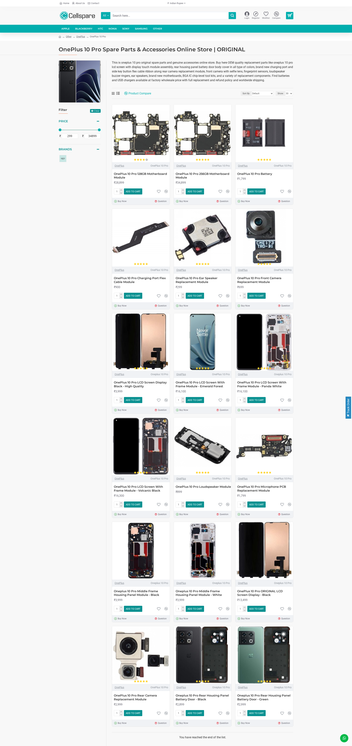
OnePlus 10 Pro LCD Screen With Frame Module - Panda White (261, 384)
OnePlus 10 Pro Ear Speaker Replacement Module (196, 280)
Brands (65, 149)
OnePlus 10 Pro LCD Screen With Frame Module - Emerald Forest (200, 384)
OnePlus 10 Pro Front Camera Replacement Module (259, 280)
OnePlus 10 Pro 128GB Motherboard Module (140, 175)
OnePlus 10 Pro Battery (254, 174)
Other (69, 36)
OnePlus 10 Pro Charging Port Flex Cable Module (140, 280)
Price (63, 121)
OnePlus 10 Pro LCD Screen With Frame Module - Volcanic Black (138, 488)
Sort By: (246, 93)
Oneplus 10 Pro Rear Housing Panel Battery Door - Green (264, 697)
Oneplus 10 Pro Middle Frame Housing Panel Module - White (199, 593)
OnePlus (80, 36)
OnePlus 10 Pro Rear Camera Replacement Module (135, 697)
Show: (281, 93)
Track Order (348, 406)
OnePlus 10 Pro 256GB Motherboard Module (202, 175)
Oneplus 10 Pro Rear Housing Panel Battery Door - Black (202, 697)
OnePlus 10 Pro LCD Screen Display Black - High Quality (140, 384)
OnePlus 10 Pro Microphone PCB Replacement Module (261, 488)
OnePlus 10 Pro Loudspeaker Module (203, 486)
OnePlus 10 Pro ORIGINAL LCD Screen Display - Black (260, 593)
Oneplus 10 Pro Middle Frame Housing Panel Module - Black (136, 593)
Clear (97, 110)
